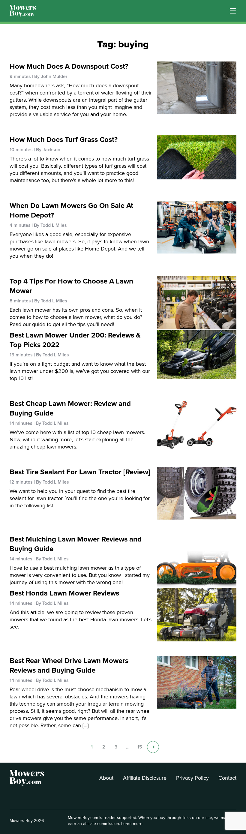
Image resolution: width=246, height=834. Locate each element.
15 (139, 746)
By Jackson (48, 150)
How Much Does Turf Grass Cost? (64, 139)
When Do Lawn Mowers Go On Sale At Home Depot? (71, 210)
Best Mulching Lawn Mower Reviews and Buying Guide (76, 544)
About (106, 778)
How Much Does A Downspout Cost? (69, 66)
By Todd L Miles (50, 225)
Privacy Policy (192, 778)
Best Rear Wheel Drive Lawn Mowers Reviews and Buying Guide (69, 665)
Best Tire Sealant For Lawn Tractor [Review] (80, 471)
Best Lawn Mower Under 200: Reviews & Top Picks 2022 (75, 340)
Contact (227, 778)
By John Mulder (51, 77)
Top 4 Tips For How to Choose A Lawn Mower (71, 286)
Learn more (131, 823)
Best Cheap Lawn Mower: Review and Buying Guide (70, 408)
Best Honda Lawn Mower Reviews (64, 593)
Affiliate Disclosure (144, 778)
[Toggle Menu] (232, 10)
